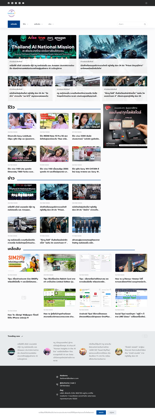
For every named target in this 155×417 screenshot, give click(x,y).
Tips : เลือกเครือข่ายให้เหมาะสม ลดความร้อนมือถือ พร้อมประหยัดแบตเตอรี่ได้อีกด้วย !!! (93, 281)
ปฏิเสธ (112, 412)
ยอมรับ (101, 412)
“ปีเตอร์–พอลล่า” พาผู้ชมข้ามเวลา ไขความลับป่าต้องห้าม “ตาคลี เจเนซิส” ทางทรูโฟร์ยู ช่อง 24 (135, 351)
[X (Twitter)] (12, 3)
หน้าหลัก (14, 24)
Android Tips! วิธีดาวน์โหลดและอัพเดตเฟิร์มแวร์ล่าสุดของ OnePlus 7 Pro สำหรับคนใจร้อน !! (95, 316)
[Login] (146, 3)
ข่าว (50, 24)
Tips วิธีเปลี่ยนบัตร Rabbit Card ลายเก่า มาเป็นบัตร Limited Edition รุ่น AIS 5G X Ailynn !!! (59, 281)
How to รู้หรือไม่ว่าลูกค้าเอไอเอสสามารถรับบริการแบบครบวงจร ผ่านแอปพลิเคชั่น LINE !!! (58, 316)
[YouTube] (19, 3)
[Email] (23, 3)
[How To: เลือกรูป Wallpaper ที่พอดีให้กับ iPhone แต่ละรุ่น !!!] (24, 306)
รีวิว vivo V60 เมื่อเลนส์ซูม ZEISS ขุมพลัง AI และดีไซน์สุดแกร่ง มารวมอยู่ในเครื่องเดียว (54, 171)
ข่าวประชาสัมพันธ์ (16, 61)
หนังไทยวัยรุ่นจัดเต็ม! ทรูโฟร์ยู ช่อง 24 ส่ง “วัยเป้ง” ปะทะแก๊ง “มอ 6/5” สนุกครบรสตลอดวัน (29, 95)
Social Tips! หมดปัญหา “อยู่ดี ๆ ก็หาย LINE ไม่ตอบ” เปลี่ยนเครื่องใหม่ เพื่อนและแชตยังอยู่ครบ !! (130, 316)
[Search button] (145, 24)
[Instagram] (16, 3)
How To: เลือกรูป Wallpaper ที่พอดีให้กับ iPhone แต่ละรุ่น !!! (23, 316)
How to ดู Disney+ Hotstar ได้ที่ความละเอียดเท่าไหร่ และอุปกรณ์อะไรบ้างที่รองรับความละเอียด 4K (130, 281)
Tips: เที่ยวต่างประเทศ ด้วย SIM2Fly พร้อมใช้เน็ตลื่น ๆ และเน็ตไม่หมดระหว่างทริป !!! (23, 281)
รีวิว (24, 24)
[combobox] (130, 24)
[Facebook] (9, 3)
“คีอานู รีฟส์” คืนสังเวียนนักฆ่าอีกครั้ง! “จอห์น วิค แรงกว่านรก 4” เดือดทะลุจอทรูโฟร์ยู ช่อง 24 (124, 95)
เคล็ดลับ (37, 24)
